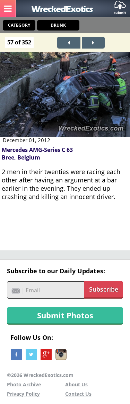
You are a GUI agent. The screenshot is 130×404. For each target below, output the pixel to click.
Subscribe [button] (103, 289)
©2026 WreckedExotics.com (40, 375)
